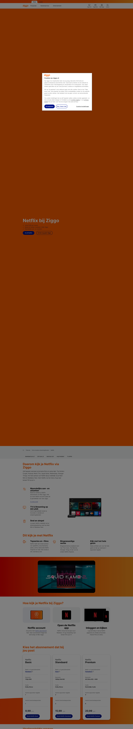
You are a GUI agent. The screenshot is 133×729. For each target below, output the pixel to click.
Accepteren (49, 106)
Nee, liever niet (62, 106)
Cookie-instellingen (82, 106)
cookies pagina (75, 100)
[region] (67, 92)
